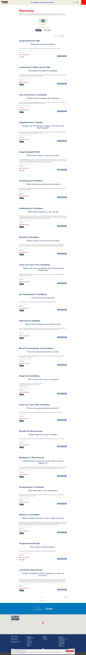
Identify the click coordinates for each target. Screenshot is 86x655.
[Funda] (38, 30)
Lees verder (21, 52)
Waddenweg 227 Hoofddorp (31, 208)
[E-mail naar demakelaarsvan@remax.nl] (77, 2)
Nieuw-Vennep (45, 638)
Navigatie (83, 2)
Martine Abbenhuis (62, 643)
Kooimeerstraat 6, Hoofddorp (31, 487)
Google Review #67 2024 (29, 152)
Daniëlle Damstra (61, 642)
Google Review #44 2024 (29, 543)
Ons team (60, 636)
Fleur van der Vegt (62, 641)
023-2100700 (15, 642)
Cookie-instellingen (69, 653)
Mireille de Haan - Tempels (63, 638)
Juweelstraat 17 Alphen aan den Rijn (34, 67)
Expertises (45, 636)
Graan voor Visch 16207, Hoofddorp (34, 404)
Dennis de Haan (61, 637)
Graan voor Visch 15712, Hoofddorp (34, 264)
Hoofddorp (44, 637)
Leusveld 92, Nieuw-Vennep (31, 570)
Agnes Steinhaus (61, 640)
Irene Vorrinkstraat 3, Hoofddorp (33, 94)
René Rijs (60, 644)
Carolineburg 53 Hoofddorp (30, 180)
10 (43, 597)
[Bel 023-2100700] (74, 2)
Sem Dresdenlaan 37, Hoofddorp (33, 294)
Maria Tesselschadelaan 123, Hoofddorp (36, 348)
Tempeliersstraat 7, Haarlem (31, 122)
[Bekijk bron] (21, 57)
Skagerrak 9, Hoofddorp (29, 375)
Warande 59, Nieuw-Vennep (30, 431)
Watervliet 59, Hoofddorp (29, 320)
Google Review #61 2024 (29, 40)
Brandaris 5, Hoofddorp (29, 237)
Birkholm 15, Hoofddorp (29, 514)
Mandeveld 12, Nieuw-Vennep (31, 457)
